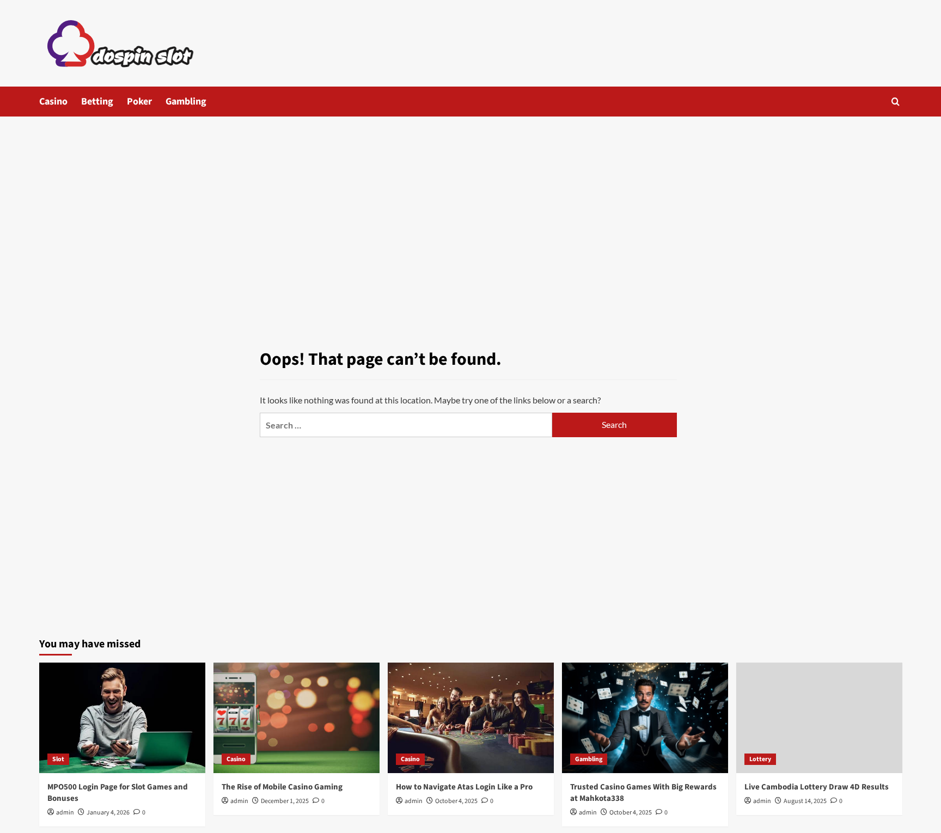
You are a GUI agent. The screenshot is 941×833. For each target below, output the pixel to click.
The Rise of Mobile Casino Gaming (282, 787)
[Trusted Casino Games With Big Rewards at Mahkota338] (645, 718)
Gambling (186, 101)
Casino (53, 101)
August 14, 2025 (805, 801)
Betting (97, 101)
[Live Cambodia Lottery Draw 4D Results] (819, 718)
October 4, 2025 (456, 801)
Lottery (760, 759)
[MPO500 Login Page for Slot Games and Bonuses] (122, 718)
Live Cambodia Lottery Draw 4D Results (816, 787)
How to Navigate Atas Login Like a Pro (464, 787)
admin (65, 812)
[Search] (895, 101)
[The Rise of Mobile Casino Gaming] (296, 718)
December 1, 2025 (285, 801)
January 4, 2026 (108, 812)
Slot (58, 759)
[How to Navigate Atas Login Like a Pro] (471, 718)
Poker (139, 101)
